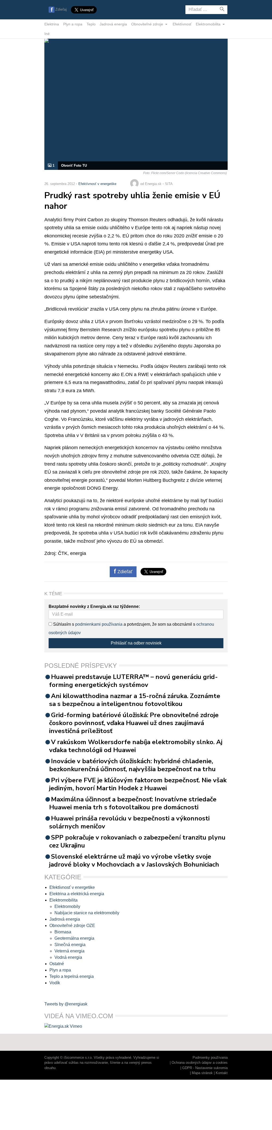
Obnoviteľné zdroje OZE (72, 925)
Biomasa (62, 932)
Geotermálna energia (74, 938)
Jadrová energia (113, 24)
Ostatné (56, 963)
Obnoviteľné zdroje (147, 24)
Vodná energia (68, 957)
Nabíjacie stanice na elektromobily (86, 913)
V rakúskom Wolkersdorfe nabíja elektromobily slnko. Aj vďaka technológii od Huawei (135, 746)
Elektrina (51, 24)
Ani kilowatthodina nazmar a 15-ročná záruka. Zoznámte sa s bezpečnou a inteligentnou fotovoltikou (134, 700)
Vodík (54, 983)
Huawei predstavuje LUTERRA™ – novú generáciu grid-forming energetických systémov (133, 681)
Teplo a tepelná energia (71, 976)
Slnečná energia (70, 944)
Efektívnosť (182, 24)
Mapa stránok (202, 1073)
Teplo (91, 24)
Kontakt (222, 1073)
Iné (47, 34)
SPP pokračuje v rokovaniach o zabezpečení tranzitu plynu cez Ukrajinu (137, 841)
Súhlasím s (63, 624)
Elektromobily (67, 906)
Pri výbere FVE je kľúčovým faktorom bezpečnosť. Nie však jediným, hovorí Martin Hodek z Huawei (138, 784)
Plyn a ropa (72, 24)
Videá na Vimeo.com (78, 1015)
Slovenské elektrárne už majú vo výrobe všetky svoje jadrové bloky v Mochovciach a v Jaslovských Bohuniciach (134, 860)
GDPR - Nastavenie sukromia (205, 1068)
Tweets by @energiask (65, 1004)
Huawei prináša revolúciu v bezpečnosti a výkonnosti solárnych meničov (129, 822)
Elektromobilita (209, 24)
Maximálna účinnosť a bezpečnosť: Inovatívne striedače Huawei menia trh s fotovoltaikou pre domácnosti (132, 803)
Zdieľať (124, 571)
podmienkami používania (98, 624)
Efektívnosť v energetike (97, 184)
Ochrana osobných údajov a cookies (200, 1063)
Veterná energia (69, 951)
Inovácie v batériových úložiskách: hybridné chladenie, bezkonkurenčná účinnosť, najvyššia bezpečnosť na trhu (132, 765)
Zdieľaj (61, 9)
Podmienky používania (210, 1058)
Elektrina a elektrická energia (76, 893)
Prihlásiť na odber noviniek (136, 643)
